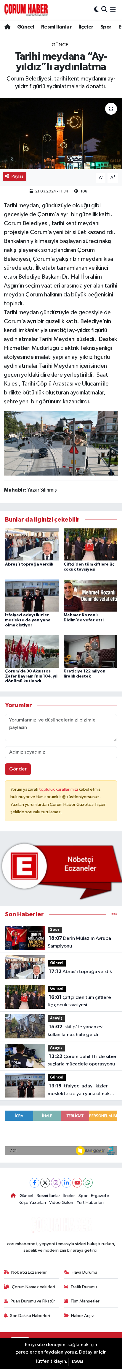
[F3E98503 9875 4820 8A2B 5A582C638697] (61, 443)
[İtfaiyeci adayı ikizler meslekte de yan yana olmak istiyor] (32, 595)
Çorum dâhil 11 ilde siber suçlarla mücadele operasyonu (82, 1060)
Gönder (18, 769)
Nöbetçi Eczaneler (29, 1272)
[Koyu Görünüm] (96, 9)
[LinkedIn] (66, 1183)
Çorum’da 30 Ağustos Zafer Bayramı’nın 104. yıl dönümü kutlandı (31, 676)
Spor (106, 27)
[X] (45, 1183)
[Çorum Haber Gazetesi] (26, 9)
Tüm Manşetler (84, 1301)
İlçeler (86, 27)
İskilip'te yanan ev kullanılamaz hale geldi (75, 1030)
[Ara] (104, 9)
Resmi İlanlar (56, 27)
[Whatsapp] (88, 1183)
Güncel (25, 27)
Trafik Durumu (83, 1287)
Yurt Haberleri (90, 1202)
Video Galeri (61, 1202)
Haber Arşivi (82, 1315)
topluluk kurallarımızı (59, 789)
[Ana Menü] (113, 9)
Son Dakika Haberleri (30, 1315)
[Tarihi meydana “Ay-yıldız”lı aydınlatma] (61, 133)
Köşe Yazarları (32, 1202)
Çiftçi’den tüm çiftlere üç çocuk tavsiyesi (79, 1001)
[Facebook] (34, 1183)
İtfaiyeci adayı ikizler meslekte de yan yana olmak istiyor (28, 620)
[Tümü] (114, 914)
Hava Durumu (84, 1272)
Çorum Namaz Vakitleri (33, 1287)
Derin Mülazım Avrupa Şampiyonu (79, 942)
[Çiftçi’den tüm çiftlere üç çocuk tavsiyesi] (90, 544)
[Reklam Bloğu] (61, 871)
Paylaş (18, 176)
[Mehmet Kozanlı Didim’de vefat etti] (90, 595)
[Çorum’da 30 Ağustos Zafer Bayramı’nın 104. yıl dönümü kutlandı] (32, 651)
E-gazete (100, 1195)
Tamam (77, 1361)
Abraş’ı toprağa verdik (29, 564)
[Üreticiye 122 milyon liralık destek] (90, 651)
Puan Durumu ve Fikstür (33, 1301)
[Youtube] (77, 1183)
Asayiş (56, 1018)
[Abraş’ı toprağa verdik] (32, 544)
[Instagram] (56, 1183)
